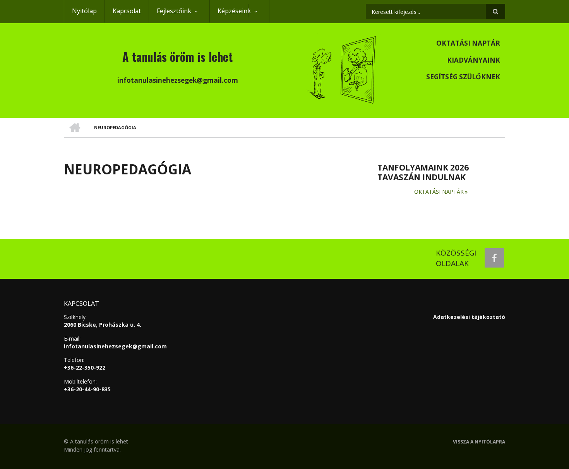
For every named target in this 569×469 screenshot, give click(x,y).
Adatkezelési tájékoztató (469, 317)
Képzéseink (230, 15)
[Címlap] (341, 69)
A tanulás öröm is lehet (177, 56)
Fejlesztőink (170, 15)
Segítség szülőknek (463, 76)
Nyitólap (84, 11)
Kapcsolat (127, 11)
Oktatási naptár (468, 43)
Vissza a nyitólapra (479, 442)
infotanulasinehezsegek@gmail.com (115, 346)
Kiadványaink (473, 60)
